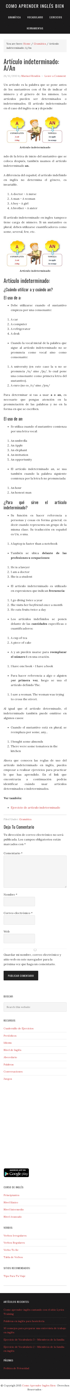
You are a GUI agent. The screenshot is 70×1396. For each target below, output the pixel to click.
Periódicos (10, 1035)
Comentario (13, 853)
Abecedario (10, 1057)
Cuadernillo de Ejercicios (19, 1028)
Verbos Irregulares (15, 1235)
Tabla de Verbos (13, 1257)
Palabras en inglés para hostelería (24, 1321)
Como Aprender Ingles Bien (38, 1385)
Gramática (25, 819)
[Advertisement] (21, 1152)
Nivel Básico (11, 1202)
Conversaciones (13, 1071)
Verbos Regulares (14, 1242)
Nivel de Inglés (12, 1050)
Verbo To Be (11, 1250)
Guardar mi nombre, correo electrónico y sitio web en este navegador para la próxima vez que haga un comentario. (32, 959)
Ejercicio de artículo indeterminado (35, 807)
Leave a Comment (55, 76)
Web (7, 931)
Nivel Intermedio (14, 1209)
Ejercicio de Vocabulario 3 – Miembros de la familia (34, 1339)
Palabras (9, 1064)
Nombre (10, 894)
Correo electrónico (18, 913)
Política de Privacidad (16, 1368)
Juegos (8, 1078)
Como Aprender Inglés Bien (35, 6)
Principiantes (11, 1195)
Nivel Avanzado (13, 1216)
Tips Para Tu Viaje (14, 1276)
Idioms (8, 1042)
